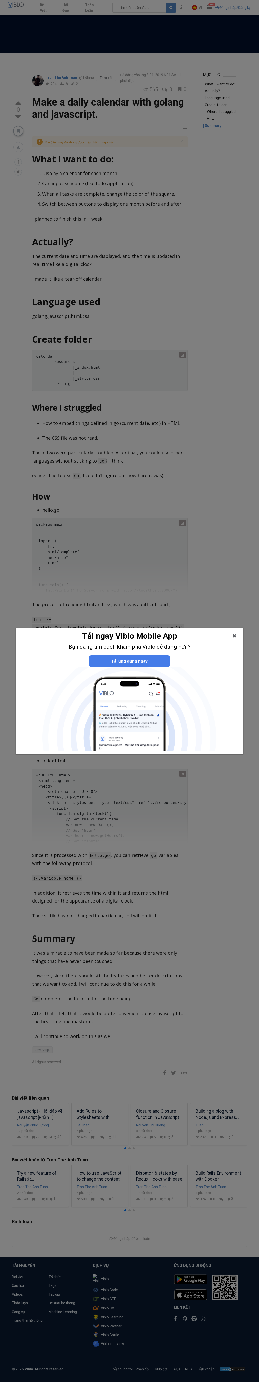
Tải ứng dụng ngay (129, 661)
